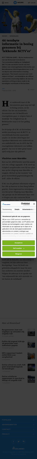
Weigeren (18, 254)
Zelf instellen (17, 248)
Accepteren (18, 243)
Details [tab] (17, 209)
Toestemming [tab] (7, 209)
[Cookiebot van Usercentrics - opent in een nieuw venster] (22, 204)
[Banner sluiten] (34, 204)
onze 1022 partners (14, 219)
